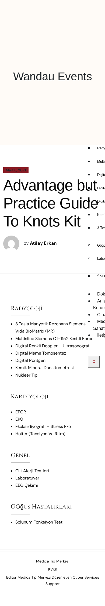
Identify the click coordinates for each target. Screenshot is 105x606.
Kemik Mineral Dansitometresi (44, 367)
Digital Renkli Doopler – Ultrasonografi (52, 346)
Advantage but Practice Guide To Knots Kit (50, 203)
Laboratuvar (27, 478)
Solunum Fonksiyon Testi (39, 522)
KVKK (52, 569)
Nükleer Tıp (26, 375)
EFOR (20, 412)
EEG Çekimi (26, 485)
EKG (19, 419)
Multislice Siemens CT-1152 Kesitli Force (54, 338)
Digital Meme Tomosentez (40, 353)
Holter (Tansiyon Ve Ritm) (40, 434)
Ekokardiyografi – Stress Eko (43, 426)
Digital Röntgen (30, 360)
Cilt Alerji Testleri (32, 471)
